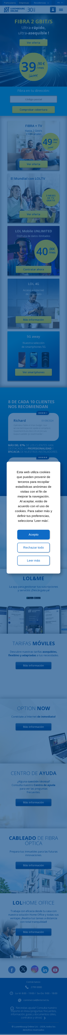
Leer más (33, 560)
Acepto (34, 534)
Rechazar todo (33, 547)
